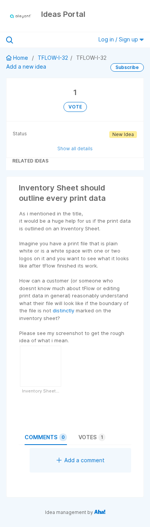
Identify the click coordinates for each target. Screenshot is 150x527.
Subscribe (127, 67)
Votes (90, 437)
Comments (45, 437)
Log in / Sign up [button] (119, 39)
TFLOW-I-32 (53, 57)
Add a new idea (26, 66)
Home (21, 57)
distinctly (63, 310)
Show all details (75, 148)
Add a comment (84, 460)
